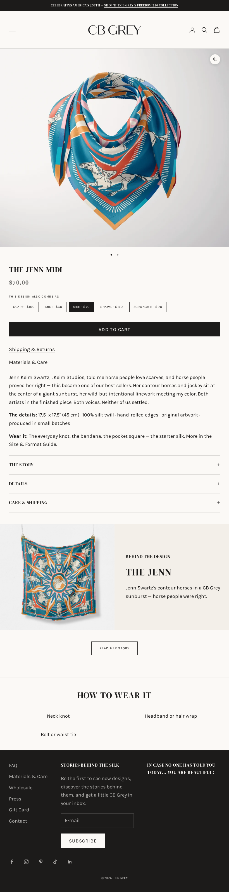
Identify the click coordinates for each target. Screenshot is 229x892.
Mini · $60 (53, 307)
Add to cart (114, 329)
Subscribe (83, 841)
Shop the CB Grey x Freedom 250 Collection (141, 5)
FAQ (13, 765)
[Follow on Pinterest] (41, 862)
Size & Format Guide (32, 444)
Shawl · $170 (111, 307)
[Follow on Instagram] (26, 862)
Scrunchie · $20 (147, 307)
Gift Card (19, 810)
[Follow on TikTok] (55, 862)
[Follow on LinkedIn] (70, 862)
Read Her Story (114, 648)
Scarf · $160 (24, 307)
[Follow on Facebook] (12, 862)
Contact (18, 821)
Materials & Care (28, 362)
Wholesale (20, 788)
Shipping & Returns (32, 349)
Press (15, 799)
